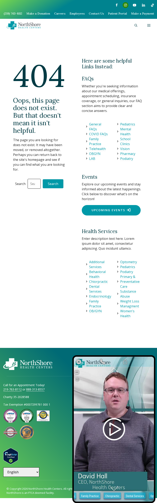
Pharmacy (127, 153)
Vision (125, 149)
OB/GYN (95, 311)
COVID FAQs (98, 134)
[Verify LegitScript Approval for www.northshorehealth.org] (10, 463)
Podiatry (126, 158)
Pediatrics (127, 124)
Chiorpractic (98, 281)
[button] (136, 25)
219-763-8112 (12, 389)
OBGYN (95, 153)
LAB (92, 158)
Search (20, 184)
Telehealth (97, 149)
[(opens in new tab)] (10, 436)
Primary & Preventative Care (130, 281)
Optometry (128, 262)
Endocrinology (100, 296)
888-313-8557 (35, 389)
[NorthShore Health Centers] (24, 25)
